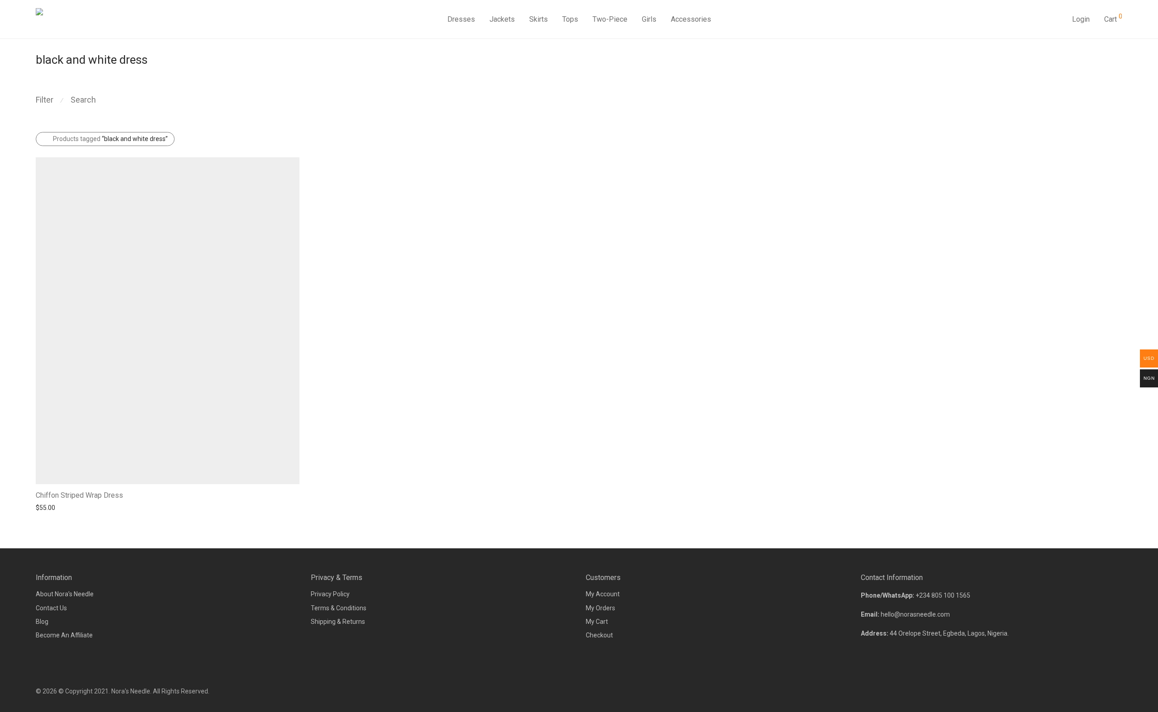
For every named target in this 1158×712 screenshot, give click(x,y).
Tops (570, 19)
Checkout (599, 635)
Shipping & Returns (338, 621)
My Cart (597, 621)
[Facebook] (1089, 691)
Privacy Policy (330, 594)
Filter (44, 99)
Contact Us (51, 608)
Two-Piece (610, 19)
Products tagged (110, 138)
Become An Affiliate (64, 635)
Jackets (502, 19)
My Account (603, 594)
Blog (42, 621)
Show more (47, 507)
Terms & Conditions (338, 608)
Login (1081, 19)
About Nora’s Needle (65, 594)
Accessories (691, 19)
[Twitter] (1119, 691)
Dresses (461, 19)
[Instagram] (1104, 691)
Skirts (538, 19)
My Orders (600, 608)
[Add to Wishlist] (295, 494)
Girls (649, 19)
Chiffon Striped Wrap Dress (79, 495)
